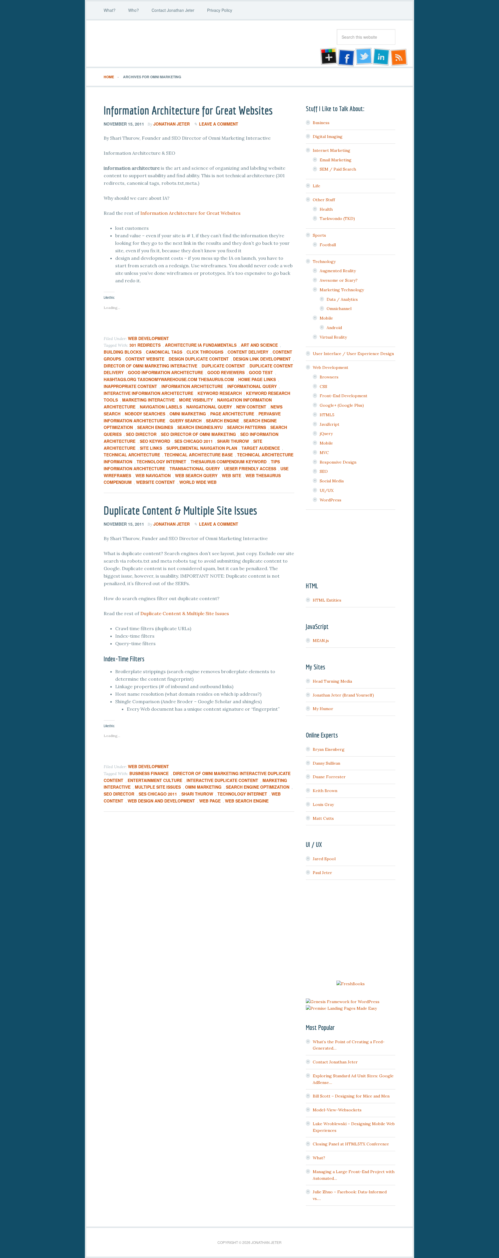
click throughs (205, 352)
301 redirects (145, 345)
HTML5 (327, 414)
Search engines (155, 427)
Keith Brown (325, 790)
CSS (323, 386)
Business (321, 122)
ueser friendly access (250, 468)
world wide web (198, 482)
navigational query (209, 407)
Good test (261, 372)
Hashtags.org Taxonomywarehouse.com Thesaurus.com (169, 379)
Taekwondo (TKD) (337, 218)
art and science (259, 345)
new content (251, 407)
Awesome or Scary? (339, 280)
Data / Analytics (342, 299)
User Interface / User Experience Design (353, 353)
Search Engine (222, 420)
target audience (260, 448)
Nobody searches (145, 414)
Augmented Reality (338, 270)
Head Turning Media (332, 681)
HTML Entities (327, 600)
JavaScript (329, 424)
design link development (262, 359)
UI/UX (327, 490)
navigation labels (161, 407)
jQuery (326, 433)
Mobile (326, 318)
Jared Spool (324, 858)
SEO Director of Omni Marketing (198, 434)
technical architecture (132, 455)
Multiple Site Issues (158, 787)
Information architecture (192, 386)
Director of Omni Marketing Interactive (150, 366)
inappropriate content (130, 386)
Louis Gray (323, 804)
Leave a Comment (218, 124)
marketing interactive (148, 400)
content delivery (248, 352)
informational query (252, 386)
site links (151, 448)
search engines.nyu (200, 427)
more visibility (196, 400)
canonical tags (164, 352)
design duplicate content (199, 359)
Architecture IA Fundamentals (201, 345)
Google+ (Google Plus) (342, 405)
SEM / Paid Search (338, 169)
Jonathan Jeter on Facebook (346, 57)
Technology (324, 261)
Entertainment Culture (155, 780)
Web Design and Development (161, 801)
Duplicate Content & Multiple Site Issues (180, 510)
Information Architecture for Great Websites (188, 110)
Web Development (148, 338)
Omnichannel (339, 308)
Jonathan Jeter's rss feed (399, 57)
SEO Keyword (155, 441)
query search (186, 420)
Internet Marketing (331, 150)
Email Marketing (335, 160)
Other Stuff (324, 199)
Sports (319, 235)
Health (326, 209)
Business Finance (149, 773)
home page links (257, 379)
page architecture (232, 414)
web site (231, 475)
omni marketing (188, 414)
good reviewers (226, 372)
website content (155, 482)
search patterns (246, 427)
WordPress (330, 500)
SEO (324, 471)
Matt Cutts (323, 818)
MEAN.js (321, 640)
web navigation (153, 475)
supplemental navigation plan (201, 448)
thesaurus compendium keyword (229, 461)
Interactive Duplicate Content (222, 780)
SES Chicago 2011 (193, 441)
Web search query (196, 475)
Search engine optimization (257, 787)
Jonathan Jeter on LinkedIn (381, 57)
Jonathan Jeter (150, 43)
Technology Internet (161, 461)
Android (334, 327)
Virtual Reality (333, 337)
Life (316, 185)
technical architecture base (198, 455)
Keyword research (220, 393)
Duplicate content (223, 366)
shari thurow (233, 441)
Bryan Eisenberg (329, 749)
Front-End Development (343, 395)
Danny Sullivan (326, 763)
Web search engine (247, 801)
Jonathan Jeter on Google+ (328, 57)
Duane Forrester (329, 776)
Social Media (332, 481)
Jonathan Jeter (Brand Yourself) (343, 695)
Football (328, 244)
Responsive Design (338, 462)
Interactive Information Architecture (148, 393)
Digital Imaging (327, 136)
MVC (324, 452)
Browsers (329, 377)
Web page (210, 801)
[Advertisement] (350, 931)
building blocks (122, 352)
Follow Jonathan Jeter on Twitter (364, 57)
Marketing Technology (342, 289)
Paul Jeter (322, 872)
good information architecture (165, 372)
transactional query (195, 468)
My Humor (323, 708)
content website (144, 359)
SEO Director (141, 434)
